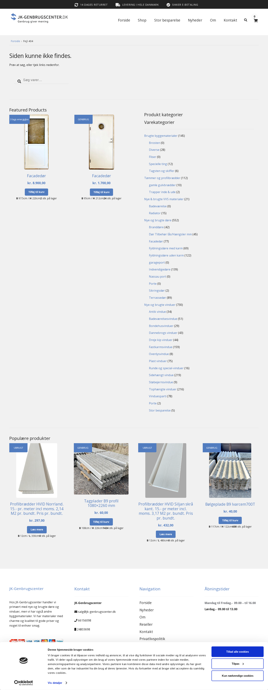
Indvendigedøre (159, 269)
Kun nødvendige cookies (237, 675)
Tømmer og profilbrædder (162, 178)
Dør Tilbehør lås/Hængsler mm (170, 234)
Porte (153, 284)
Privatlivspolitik (152, 638)
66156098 (84, 620)
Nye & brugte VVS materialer (164, 199)
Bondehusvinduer (161, 326)
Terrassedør (157, 298)
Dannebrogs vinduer (163, 333)
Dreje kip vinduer (160, 340)
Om (213, 20)
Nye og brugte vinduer (159, 305)
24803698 (83, 629)
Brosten (154, 143)
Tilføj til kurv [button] (36, 192)
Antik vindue (157, 312)
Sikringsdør (157, 291)
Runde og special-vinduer (166, 368)
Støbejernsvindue (161, 382)
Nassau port (157, 277)
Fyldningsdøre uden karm (166, 255)
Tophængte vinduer (162, 389)
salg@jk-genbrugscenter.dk (97, 612)
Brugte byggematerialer (160, 136)
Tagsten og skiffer (161, 171)
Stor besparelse (167, 20)
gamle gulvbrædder (162, 185)
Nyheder (195, 20)
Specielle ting (158, 164)
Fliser (152, 157)
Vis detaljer (55, 682)
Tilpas (235, 663)
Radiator (155, 213)
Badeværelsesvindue (163, 319)
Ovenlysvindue (159, 354)
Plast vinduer (158, 361)
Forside (124, 20)
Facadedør (156, 241)
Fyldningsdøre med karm (166, 248)
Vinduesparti (157, 396)
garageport (157, 262)
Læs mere (37, 529)
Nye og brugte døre (157, 220)
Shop (142, 20)
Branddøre (156, 227)
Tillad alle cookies (237, 651)
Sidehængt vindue (161, 375)
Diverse (154, 150)
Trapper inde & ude (162, 192)
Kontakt (230, 20)
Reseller (146, 624)
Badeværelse (158, 206)
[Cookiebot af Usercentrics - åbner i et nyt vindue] (24, 683)
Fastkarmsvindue (160, 347)
